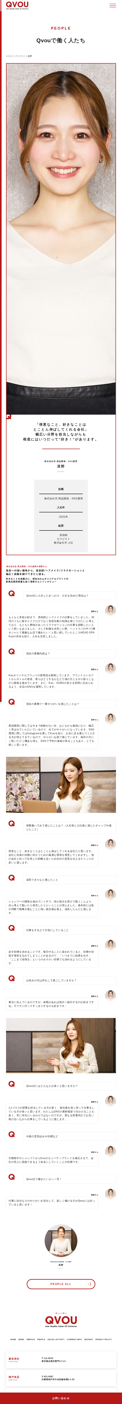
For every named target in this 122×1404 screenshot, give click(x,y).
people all (61, 1284)
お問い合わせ (61, 1398)
